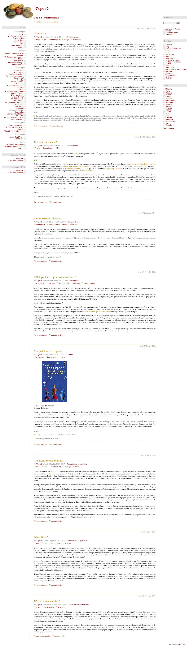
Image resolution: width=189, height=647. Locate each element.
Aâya (113, 168)
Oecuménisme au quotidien (77, 464)
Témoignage (74, 37)
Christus (20, 80)
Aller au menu (43, 2)
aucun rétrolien (57, 126)
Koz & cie (20, 87)
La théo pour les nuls (173, 62)
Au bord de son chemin (15, 76)
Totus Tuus (19, 116)
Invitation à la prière (172, 60)
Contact (168, 31)
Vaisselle (168, 89)
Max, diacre (19, 106)
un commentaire (41, 126)
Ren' (63, 168)
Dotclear (182, 644)
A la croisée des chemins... (49, 218)
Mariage (68, 466)
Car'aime (168, 79)
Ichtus (167, 123)
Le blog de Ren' (18, 97)
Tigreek (41, 8)
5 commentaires (41, 261)
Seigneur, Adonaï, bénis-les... (50, 460)
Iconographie (170, 58)
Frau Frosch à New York (15, 145)
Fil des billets (38, 22)
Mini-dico (168, 34)
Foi (45, 39)
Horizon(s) (169, 119)
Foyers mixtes (18, 38)
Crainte (168, 97)
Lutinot (21, 148)
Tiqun (107, 168)
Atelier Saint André (17, 137)
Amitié (37, 39)
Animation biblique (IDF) (14, 53)
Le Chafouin (19, 101)
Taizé (22, 44)
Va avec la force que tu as (14, 118)
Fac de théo (169, 54)
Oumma (21, 129)
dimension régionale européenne (76, 166)
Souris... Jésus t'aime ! (15, 114)
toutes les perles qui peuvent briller (96, 311)
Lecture (70, 354)
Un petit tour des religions (48, 351)
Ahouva (119, 168)
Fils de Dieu (19, 84)
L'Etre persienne (17, 95)
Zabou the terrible (17, 120)
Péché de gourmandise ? (47, 601)
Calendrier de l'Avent (173, 49)
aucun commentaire (42, 636)
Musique (168, 65)
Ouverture (76, 283)
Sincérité (168, 108)
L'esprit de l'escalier (16, 93)
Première (168, 98)
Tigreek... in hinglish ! (12, 131)
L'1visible (20, 89)
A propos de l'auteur (172, 29)
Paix (58, 148)
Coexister (88, 170)
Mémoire (168, 93)
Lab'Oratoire (19, 61)
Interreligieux (55, 39)
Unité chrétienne (17, 46)
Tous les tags (168, 128)
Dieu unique (39, 283)
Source (168, 112)
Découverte (39, 357)
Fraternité (51, 283)
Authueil (20, 55)
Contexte (168, 117)
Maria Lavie (19, 139)
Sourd (167, 115)
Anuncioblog (19, 72)
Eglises (37, 607)
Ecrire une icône (171, 33)
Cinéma (168, 77)
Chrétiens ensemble (16, 36)
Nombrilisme (170, 67)
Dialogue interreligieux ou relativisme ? (55, 277)
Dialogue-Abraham (74, 168)
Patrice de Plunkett (16, 110)
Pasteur (168, 95)
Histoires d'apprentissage (14, 146)
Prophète (168, 110)
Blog (167, 47)
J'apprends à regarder (15, 85)
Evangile (168, 125)
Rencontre (40, 33)
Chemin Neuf (19, 78)
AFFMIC (20, 34)
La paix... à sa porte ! (46, 142)
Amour (37, 466)
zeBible (21, 48)
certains (48, 474)
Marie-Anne (19, 104)
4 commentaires (41, 202)
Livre (63, 357)
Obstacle (168, 106)
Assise (37, 148)
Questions (169, 71)
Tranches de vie (73, 222)
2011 (169, 50)
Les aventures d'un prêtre (14, 102)
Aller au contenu (32, 2)
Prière (65, 224)
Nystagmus (19, 108)
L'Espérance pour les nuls (14, 91)
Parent (167, 113)
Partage (66, 39)
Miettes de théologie (16, 63)
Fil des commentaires (51, 22)
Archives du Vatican (16, 74)
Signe (167, 91)
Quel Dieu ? (41, 537)
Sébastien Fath (18, 65)
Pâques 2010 (18, 42)
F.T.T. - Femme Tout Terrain (13, 127)
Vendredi (74, 224)
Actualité (74, 145)
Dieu (45, 466)
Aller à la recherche (55, 2)
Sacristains (19, 112)
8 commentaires (41, 521)
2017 (169, 52)
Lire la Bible (19, 40)
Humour (168, 56)
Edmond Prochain (17, 82)
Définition (169, 102)
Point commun (54, 224)
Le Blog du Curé (17, 99)
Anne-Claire (19, 70)
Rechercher (168, 17)
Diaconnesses (170, 121)
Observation (170, 100)
